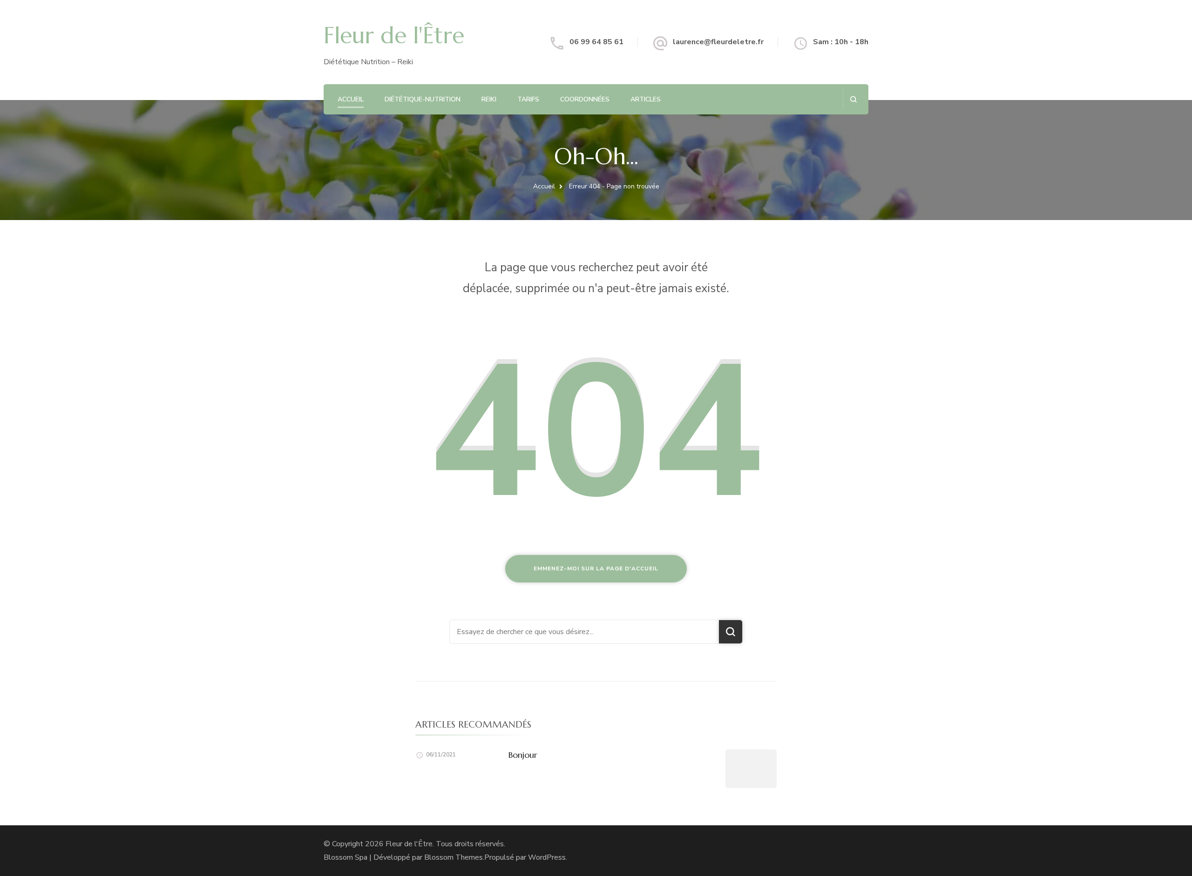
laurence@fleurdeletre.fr (718, 42)
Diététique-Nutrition (423, 99)
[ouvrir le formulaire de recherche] (853, 99)
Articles (645, 99)
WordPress (547, 857)
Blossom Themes (453, 857)
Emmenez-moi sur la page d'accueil (596, 568)
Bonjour (522, 754)
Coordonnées (585, 99)
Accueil (351, 99)
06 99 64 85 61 (596, 42)
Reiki (488, 99)
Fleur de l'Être (394, 35)
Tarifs (528, 99)
